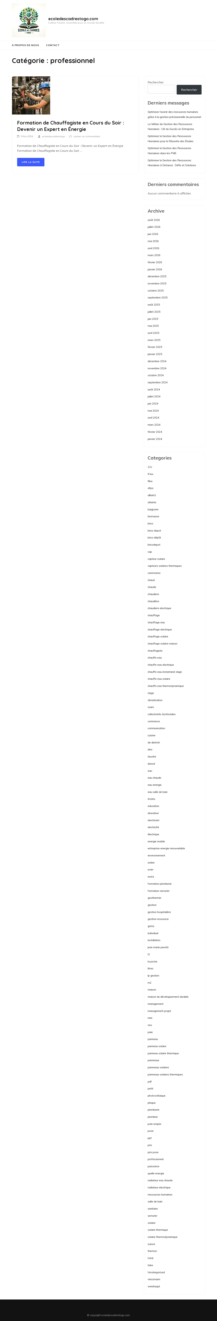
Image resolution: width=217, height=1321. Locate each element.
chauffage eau (156, 622)
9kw (150, 481)
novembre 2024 (157, 368)
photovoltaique (156, 1095)
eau (150, 770)
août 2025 (154, 304)
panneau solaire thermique (163, 1053)
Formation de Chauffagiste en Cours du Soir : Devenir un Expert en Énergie (70, 126)
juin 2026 (153, 234)
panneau (153, 1039)
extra (151, 876)
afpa (150, 488)
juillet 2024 (154, 396)
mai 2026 (153, 241)
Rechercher (156, 82)
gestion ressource (158, 919)
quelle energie (156, 1173)
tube (150, 1265)
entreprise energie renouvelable (166, 848)
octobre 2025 (156, 290)
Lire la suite (31, 162)
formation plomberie (160, 883)
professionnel (156, 1159)
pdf (150, 1081)
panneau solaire (157, 1046)
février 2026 (155, 262)
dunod (151, 763)
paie (150, 1032)
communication (156, 728)
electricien (153, 820)
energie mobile (156, 841)
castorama (154, 573)
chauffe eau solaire (159, 678)
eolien (151, 862)
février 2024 (155, 431)
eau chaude (154, 777)
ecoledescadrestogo (53, 136)
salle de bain (155, 1201)
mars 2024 (154, 424)
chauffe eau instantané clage (165, 671)
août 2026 (154, 220)
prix (150, 1145)
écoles (151, 798)
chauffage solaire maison (162, 643)
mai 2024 (153, 410)
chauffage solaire (158, 636)
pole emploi (154, 1124)
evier (150, 869)
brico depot (154, 530)
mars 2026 (154, 255)
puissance (153, 1166)
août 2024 (154, 389)
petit (150, 1088)
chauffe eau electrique (161, 664)
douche (152, 756)
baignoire (153, 509)
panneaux (153, 1060)
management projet (159, 1011)
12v (150, 467)
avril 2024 (153, 417)
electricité (153, 827)
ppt (150, 1138)
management (155, 1003)
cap (150, 551)
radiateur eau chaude (160, 1180)
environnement (156, 855)
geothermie (154, 897)
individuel (153, 933)
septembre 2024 (157, 382)
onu (150, 1025)
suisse (151, 1244)
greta (151, 926)
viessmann (154, 1279)
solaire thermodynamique (162, 1237)
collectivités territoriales (162, 714)
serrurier (152, 1215)
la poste (152, 961)
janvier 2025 (155, 354)
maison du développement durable (168, 996)
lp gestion (153, 975)
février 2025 (155, 347)
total (150, 1258)
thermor (152, 1251)
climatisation (155, 700)
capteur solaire (156, 558)
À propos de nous (25, 45)
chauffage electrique (160, 629)
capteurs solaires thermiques (165, 565)
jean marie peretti (158, 947)
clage (151, 693)
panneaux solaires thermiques (165, 1074)
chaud (151, 580)
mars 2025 (154, 340)
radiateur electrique (159, 1187)
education (153, 806)
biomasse (153, 516)
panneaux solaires (158, 1067)
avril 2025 (153, 333)
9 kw (150, 474)
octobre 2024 (156, 375)
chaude (152, 587)
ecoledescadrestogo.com (73, 18)
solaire (151, 1222)
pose (151, 1130)
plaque (152, 1102)
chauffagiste (155, 650)
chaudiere (153, 594)
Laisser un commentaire (86, 136)
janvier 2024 (155, 439)
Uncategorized (156, 1272)
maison (152, 989)
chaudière (153, 601)
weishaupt (154, 1286)
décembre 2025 (157, 276)
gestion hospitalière (159, 912)
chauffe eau (155, 657)
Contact (53, 45)
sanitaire (153, 1208)
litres (150, 968)
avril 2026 (153, 248)
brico (150, 523)
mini (150, 1018)
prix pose (153, 1152)
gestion (152, 905)
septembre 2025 (157, 297)
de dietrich (154, 742)
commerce (154, 721)
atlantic (152, 502)
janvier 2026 (155, 269)
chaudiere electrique (159, 608)
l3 (149, 954)
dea (150, 749)
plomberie (153, 1109)
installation (154, 940)
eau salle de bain (157, 792)
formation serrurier (159, 890)
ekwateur (153, 813)
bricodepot (154, 544)
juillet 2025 (154, 311)
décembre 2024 (157, 361)
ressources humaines (160, 1194)
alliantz (152, 495)
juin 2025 (153, 318)
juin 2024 (153, 403)
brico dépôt (154, 537)
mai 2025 (153, 325)
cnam (151, 707)
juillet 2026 (154, 226)
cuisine (151, 735)
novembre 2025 (157, 283)
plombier (153, 1116)
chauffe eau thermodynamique (166, 686)
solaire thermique (158, 1229)
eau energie (155, 784)
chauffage (154, 615)
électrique (153, 834)
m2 (149, 982)
